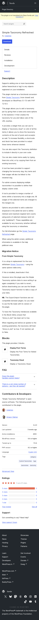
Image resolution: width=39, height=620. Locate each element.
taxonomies (24, 465)
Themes (24, 539)
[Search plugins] (24, 24)
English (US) (33, 452)
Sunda (9, 591)
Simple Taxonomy (13, 97)
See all (34, 507)
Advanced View (8, 471)
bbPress (6, 578)
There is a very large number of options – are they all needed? (14, 385)
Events (23, 557)
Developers (6, 560)
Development (9, 66)
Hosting (5, 543)
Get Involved (26, 553)
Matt (5, 575)
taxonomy (33, 465)
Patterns (24, 546)
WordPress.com (9, 571)
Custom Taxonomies (25, 461)
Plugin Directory (7, 9)
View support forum (9, 522)
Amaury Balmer (12, 417)
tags (34, 461)
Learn (4, 553)
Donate (24, 560)
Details (6, 50)
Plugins (23, 543)
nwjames (8, 36)
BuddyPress (7, 582)
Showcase (25, 535)
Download (7, 41)
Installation (8, 60)
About (4, 535)
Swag (24, 564)
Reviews (7, 55)
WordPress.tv (8, 564)
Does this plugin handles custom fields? (11, 377)
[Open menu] (35, 3)
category (33, 457)
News (4, 539)
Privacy (5, 546)
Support (7, 71)
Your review (6, 507)
